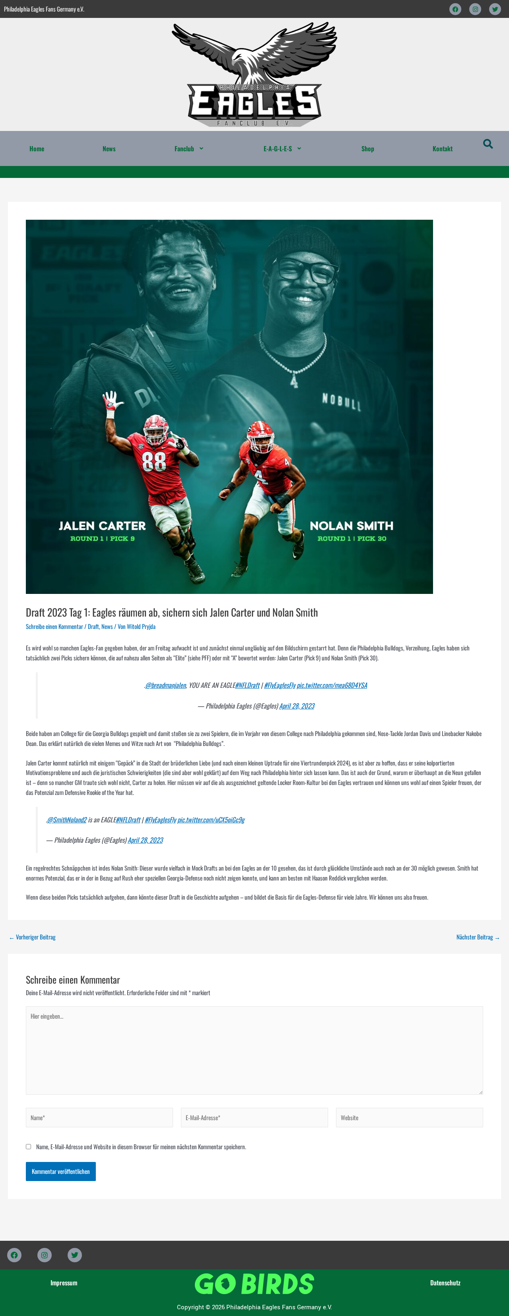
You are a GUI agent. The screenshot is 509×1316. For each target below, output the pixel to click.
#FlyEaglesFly (279, 685)
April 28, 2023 (296, 706)
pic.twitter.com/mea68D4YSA (332, 685)
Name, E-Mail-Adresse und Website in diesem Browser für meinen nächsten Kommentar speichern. (141, 1146)
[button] (189, 148)
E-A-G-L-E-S (278, 148)
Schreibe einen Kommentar (54, 626)
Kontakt (443, 148)
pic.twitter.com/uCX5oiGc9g (210, 819)
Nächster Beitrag (478, 937)
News (109, 148)
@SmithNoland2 (66, 819)
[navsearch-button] (488, 144)
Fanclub (184, 148)
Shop (367, 148)
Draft (93, 626)
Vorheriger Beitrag (32, 937)
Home (36, 148)
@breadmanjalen (165, 685)
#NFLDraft (247, 685)
